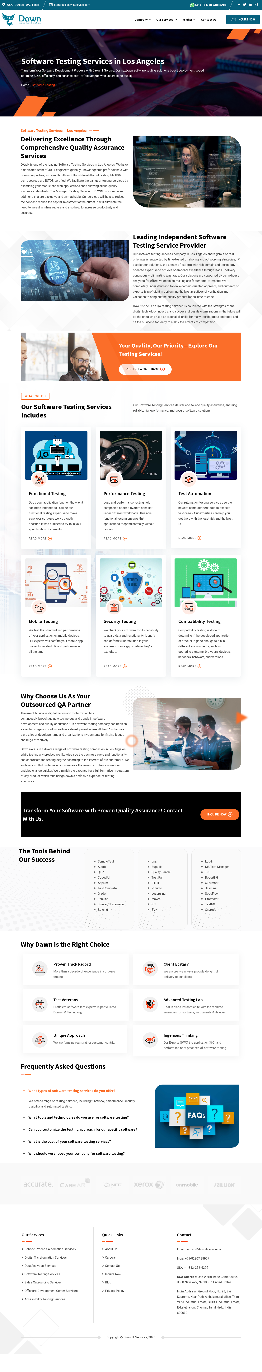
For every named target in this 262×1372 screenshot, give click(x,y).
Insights (187, 19)
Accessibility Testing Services (45, 1299)
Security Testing (120, 621)
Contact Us (208, 19)
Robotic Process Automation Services (50, 1249)
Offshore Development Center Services (51, 1291)
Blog (108, 1282)
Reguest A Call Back (142, 369)
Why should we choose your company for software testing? (76, 1153)
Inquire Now (217, 814)
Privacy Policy (114, 1291)
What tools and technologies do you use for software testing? (78, 1117)
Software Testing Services (42, 1274)
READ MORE (38, 538)
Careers (110, 1257)
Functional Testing (47, 493)
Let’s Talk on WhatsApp (210, 5)
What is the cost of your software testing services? (69, 1141)
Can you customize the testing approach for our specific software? (82, 1129)
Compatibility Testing (199, 621)
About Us (111, 1249)
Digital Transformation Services (46, 1257)
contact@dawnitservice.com (72, 5)
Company (141, 19)
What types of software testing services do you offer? (71, 1090)
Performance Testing (124, 493)
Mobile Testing (43, 621)
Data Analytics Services (40, 1266)
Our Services (164, 19)
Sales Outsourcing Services (43, 1282)
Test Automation (194, 493)
